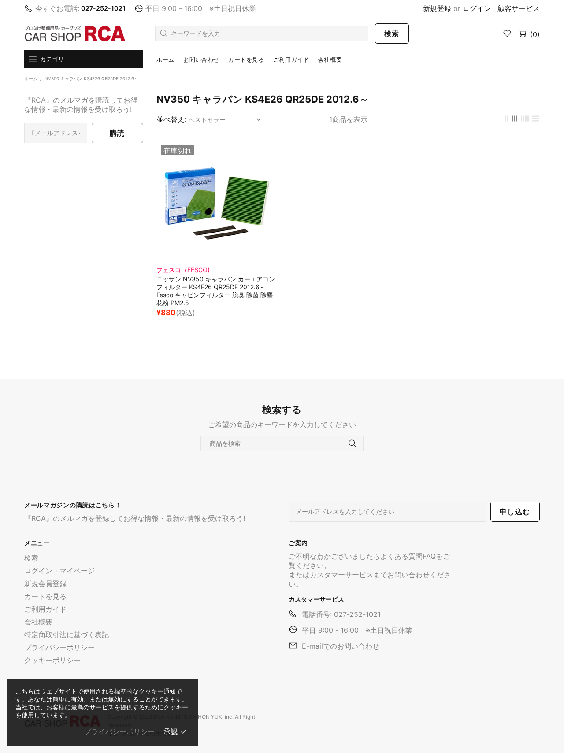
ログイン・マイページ (59, 570)
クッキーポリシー (52, 660)
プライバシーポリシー (59, 647)
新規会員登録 (45, 583)
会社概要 (38, 621)
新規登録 (437, 8)
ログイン (477, 8)
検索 (392, 33)
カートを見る (45, 596)
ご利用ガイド (45, 609)
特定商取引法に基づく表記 (66, 634)
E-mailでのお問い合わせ (340, 646)
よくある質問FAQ (408, 556)
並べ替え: (171, 119)
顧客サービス (518, 8)
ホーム (30, 78)
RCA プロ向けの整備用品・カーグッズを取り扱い (75, 33)
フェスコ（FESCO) (183, 269)
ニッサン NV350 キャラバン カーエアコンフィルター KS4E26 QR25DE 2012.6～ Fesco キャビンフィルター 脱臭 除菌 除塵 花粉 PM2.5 (215, 290)
